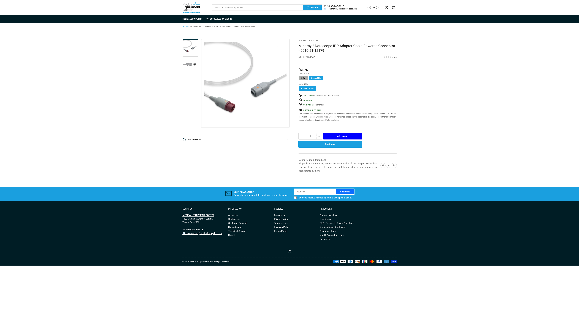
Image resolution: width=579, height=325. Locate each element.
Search (314, 7)
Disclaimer (279, 215)
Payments (325, 239)
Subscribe (345, 191)
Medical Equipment (192, 19)
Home (185, 26)
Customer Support (237, 223)
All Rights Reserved (222, 261)
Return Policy (280, 231)
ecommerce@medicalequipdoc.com (341, 9)
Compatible (316, 78)
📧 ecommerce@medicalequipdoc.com (202, 233)
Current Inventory (328, 215)
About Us (233, 215)
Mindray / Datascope (308, 41)
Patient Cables (307, 88)
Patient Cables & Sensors (219, 19)
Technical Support (237, 231)
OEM (303, 78)
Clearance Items (328, 231)
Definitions (325, 219)
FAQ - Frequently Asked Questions (337, 223)
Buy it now (330, 144)
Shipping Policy (282, 227)
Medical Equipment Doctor (201, 261)
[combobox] (267, 7)
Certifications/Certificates (333, 227)
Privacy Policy (281, 219)
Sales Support (235, 227)
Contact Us (234, 219)
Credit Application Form (332, 235)
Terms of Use (281, 223)
